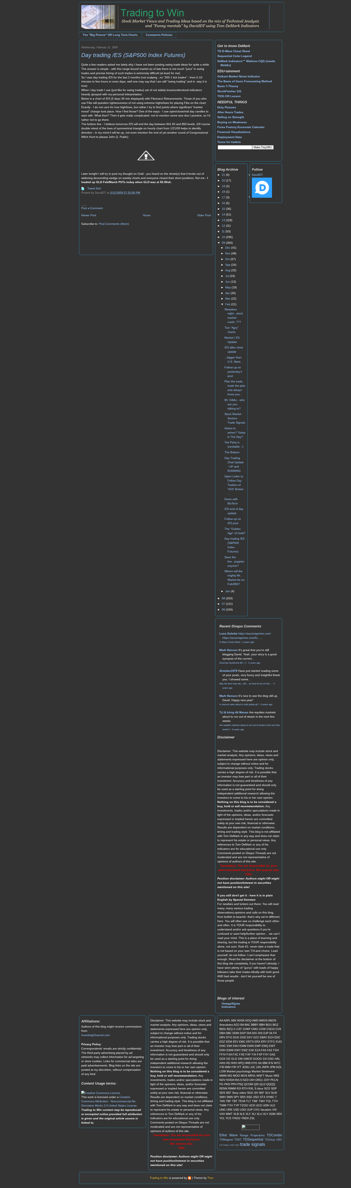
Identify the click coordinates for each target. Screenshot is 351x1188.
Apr (228, 293)
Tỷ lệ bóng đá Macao (233, 712)
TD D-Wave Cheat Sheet (233, 51)
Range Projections (252, 1135)
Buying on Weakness (232, 122)
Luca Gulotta (228, 633)
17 (224, 197)
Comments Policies (159, 34)
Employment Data (229, 137)
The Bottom (231, 452)
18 (224, 191)
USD (231, 1145)
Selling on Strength (230, 117)
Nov (228, 253)
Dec (228, 247)
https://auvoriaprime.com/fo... (241, 637)
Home (147, 215)
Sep (228, 264)
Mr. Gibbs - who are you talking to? (234, 404)
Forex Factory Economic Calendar (240, 127)
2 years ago (248, 642)
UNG (279, 1139)
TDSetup (270, 1139)
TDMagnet (226, 1139)
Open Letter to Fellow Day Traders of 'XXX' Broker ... (234, 485)
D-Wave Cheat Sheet (229, 642)
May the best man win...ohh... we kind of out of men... (245, 683)
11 (223, 231)
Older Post (204, 215)
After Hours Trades (230, 112)
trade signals (252, 1144)
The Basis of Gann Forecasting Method (244, 81)
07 (224, 603)
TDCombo (274, 1135)
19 (224, 186)
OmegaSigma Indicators (231, 1005)
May (228, 287)
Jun (228, 281)
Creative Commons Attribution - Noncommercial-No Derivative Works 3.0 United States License (109, 1101)
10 (224, 237)
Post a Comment (92, 208)
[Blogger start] (189, 1177)
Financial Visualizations (233, 132)
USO (237, 1145)
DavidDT (257, 174)
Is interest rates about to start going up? (239, 704)
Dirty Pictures (226, 107)
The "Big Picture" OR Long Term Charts (110, 34)
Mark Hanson (228, 650)
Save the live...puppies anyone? (234, 561)
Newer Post (88, 215)
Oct (228, 259)
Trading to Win (159, 1177)
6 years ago (266, 704)
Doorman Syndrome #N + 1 (232, 663)
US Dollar (224, 1145)
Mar (228, 298)
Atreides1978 (228, 670)
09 (224, 242)
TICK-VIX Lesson (229, 96)
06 (224, 609)
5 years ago (254, 663)
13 (224, 220)
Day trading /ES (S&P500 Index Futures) (133, 55)
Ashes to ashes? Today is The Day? (234, 432)
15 (224, 208)
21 (224, 174)
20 (224, 180)
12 (224, 225)
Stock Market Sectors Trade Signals (234, 418)
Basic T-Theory (227, 86)
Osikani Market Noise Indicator (238, 76)
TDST (238, 1139)
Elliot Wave (228, 1135)
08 (224, 598)
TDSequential (253, 1139)
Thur (210, 1177)
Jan (228, 591)
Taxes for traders (229, 142)
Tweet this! (94, 188)
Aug (228, 270)
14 (224, 214)
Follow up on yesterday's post (233, 372)
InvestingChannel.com (95, 1035)
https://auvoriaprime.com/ (254, 633)
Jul (227, 276)
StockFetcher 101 (229, 91)
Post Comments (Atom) (114, 223)
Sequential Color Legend (234, 56)
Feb (228, 304)
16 (224, 203)
